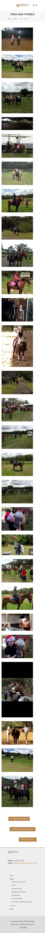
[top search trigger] (36, 5)
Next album (26, 839)
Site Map (23, 927)
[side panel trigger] (33, 5)
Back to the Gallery (23, 829)
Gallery (16, 18)
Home (9, 18)
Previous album (20, 819)
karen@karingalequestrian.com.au (25, 863)
